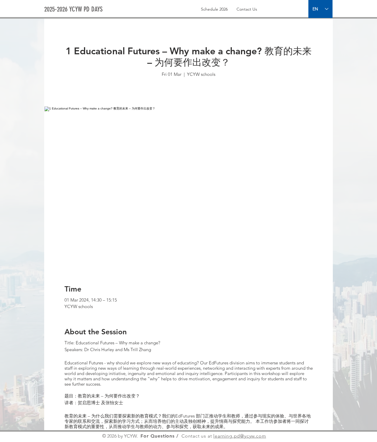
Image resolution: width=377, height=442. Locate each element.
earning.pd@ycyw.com (240, 436)
